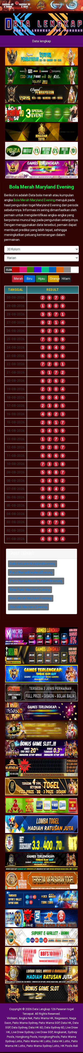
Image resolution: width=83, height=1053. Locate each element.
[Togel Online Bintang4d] (41, 749)
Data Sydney (19, 1027)
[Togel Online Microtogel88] (41, 636)
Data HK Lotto (61, 1041)
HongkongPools (49, 1036)
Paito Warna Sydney (24, 1022)
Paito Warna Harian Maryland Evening (36, 581)
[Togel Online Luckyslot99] (41, 843)
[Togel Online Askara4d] (41, 730)
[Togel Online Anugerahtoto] (41, 899)
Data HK (66, 1022)
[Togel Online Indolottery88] (41, 918)
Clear (9, 269)
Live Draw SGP (44, 1032)
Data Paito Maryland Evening (30, 589)
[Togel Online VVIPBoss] (41, 57)
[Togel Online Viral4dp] (41, 170)
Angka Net (25, 1018)
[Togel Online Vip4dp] (41, 862)
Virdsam (12, 1018)
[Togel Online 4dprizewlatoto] (41, 787)
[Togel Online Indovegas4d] (41, 993)
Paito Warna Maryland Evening (31, 572)
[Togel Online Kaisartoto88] (41, 805)
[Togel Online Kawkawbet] (41, 692)
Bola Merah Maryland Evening (41, 187)
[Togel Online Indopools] (41, 956)
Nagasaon (61, 1018)
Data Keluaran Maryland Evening (32, 563)
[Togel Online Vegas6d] (41, 711)
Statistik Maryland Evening (28, 607)
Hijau (41, 278)
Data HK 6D (36, 1027)
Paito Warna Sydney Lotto (43, 1045)
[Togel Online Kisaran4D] (41, 113)
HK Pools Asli (69, 1045)
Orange (54, 278)
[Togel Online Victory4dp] (41, 674)
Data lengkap (41, 41)
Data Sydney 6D (54, 1027)
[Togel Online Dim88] (41, 75)
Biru (29, 278)
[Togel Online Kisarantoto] (41, 132)
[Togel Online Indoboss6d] (41, 655)
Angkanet (60, 1032)
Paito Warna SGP (49, 1022)
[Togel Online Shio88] (41, 975)
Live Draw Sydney (22, 1032)
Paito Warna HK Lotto (37, 1041)
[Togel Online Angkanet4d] (41, 937)
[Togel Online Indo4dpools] (41, 824)
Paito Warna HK (43, 1018)
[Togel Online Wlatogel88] (41, 768)
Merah (18, 278)
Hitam (66, 278)
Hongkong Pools (26, 1036)
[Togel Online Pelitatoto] (41, 151)
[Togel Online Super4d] (41, 94)
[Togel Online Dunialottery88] (41, 881)
